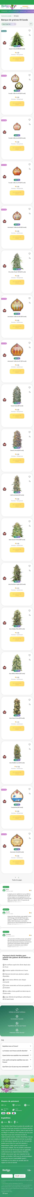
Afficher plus (17, 897)
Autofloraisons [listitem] (13, 11)
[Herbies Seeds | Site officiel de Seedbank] (9, 6)
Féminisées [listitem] (4, 11)
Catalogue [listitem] (23, 11)
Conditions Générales (27, 1086)
